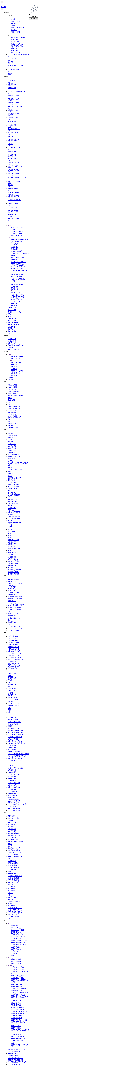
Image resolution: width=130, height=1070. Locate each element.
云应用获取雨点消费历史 (15, 1058)
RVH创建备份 (12, 586)
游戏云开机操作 (13, 499)
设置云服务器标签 (13, 882)
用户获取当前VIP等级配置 (19, 239)
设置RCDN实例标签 (14, 802)
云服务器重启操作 (13, 867)
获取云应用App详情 (17, 930)
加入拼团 (14, 25)
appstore (10, 965)
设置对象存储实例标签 (15, 752)
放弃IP (10, 402)
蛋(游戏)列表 (12, 520)
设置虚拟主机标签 (13, 630)
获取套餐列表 (12, 557)
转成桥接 (10, 506)
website (10, 1024)
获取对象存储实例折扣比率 (16, 734)
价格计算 (10, 425)
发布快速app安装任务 (14, 478)
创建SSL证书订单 (13, 655)
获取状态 (10, 693)
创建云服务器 (12, 820)
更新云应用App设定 (17, 934)
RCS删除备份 (12, 827)
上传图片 (10, 701)
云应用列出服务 (16, 947)
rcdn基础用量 (12, 806)
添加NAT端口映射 (13, 484)
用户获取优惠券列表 (17, 285)
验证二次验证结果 (13, 322)
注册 (9, 333)
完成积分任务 (15, 301)
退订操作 (10, 379)
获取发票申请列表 (17, 362)
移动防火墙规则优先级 (15, 856)
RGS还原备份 (12, 452)
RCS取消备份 (12, 829)
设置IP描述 (11, 400)
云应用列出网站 (16, 1034)
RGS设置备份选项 (13, 454)
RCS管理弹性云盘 (13, 839)
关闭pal (10, 533)
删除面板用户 (15, 52)
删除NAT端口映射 (13, 486)
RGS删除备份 (12, 448)
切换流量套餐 (12, 423)
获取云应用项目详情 (17, 1009)
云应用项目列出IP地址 (18, 1022)
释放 (9, 404)
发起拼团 (14, 19)
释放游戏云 (11, 480)
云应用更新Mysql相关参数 (19, 940)
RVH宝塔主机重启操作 (15, 598)
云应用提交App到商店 (18, 995)
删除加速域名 (12, 776)
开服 (9, 550)
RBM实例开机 (12, 415)
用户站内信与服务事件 (15, 325)
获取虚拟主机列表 (13, 579)
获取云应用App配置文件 (19, 936)
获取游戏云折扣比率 (14, 518)
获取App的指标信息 (17, 938)
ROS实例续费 (12, 745)
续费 (9, 491)
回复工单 (10, 682)
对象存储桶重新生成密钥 (15, 730)
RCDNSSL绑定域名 (14, 800)
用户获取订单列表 (17, 356)
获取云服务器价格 (13, 914)
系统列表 (10, 555)
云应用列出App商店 (17, 967)
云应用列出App (16, 925)
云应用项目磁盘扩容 (17, 1013)
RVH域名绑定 (12, 601)
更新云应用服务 (16, 963)
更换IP (10, 398)
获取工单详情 (12, 678)
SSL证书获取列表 (13, 636)
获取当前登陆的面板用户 (19, 42)
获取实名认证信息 (17, 227)
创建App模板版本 (16, 984)
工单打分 (10, 686)
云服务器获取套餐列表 (15, 912)
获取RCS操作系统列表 (15, 910)
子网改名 (10, 514)
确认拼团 (14, 23)
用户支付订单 (15, 359)
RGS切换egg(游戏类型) (15, 516)
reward (10, 291)
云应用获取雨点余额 (14, 1051)
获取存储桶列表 (13, 717)
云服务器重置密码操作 (15, 876)
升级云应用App (16, 955)
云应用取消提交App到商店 (19, 997)
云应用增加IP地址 (16, 1015)
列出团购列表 (15, 21)
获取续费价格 (12, 869)
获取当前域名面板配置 (18, 37)
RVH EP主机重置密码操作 (16, 605)
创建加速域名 (12, 772)
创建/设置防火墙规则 (14, 852)
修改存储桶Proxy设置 (14, 728)
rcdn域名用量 (12, 781)
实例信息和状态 (13, 552)
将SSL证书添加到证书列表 (16, 659)
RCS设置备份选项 (13, 833)
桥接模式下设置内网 (14, 456)
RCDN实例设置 (13, 798)
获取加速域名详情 (13, 774)
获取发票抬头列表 (17, 371)
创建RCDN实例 (13, 785)
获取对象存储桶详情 (14, 722)
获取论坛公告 (12, 343)
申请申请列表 (15, 303)
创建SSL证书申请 (13, 647)
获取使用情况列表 (13, 427)
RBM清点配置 (12, 393)
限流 (9, 421)
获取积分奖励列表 (17, 299)
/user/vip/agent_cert (16, 241)
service (10, 957)
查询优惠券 (14, 287)
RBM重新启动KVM (14, 408)
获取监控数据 (12, 410)
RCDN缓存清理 (13, 789)
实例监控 (10, 726)
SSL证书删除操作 (13, 645)
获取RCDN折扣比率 (14, 810)
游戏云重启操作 (13, 488)
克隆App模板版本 (16, 990)
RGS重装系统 (12, 459)
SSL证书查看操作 (13, 640)
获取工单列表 (12, 673)
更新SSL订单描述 (13, 668)
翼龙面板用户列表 (13, 540)
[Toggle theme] (2, 9)
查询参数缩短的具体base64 (16, 345)
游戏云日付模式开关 (14, 467)
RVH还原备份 (12, 590)
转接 (9, 708)
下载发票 (14, 369)
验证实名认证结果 (17, 236)
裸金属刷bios (12, 389)
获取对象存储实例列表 (15, 737)
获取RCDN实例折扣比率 (15, 768)
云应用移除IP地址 (16, 1018)
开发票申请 (14, 364)
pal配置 (10, 525)
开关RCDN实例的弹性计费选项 (17, 804)
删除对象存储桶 (13, 724)
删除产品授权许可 (13, 705)
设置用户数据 (12, 310)
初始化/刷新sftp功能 (14, 548)
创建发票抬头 (15, 373)
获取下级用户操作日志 (18, 277)
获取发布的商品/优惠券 (18, 257)
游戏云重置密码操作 (14, 495)
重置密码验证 (12, 331)
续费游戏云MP (12, 437)
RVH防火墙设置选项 (14, 607)
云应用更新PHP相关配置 (19, 1038)
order (9, 354)
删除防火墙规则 (13, 854)
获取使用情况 (12, 508)
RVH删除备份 (12, 588)
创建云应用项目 (16, 1003)
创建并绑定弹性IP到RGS (15, 469)
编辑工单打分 (12, 688)
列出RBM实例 (12, 385)
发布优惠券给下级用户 (18, 251)
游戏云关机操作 (13, 501)
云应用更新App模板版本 (19, 988)
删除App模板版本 (16, 986)
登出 (9, 316)
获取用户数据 (12, 307)
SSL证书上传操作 (13, 638)
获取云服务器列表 (13, 818)
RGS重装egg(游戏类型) (15, 570)
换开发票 (14, 367)
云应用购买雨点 (13, 1055)
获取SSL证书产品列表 (15, 666)
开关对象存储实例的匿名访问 (17, 756)
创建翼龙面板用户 (13, 563)
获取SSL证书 (12, 662)
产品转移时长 (12, 377)
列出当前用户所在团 (17, 28)
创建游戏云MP (12, 435)
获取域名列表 (12, 770)
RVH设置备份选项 (13, 592)
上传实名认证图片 (17, 233)
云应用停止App (16, 953)
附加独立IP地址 (13, 594)
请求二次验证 (12, 320)
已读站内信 (11, 327)
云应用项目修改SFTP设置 (19, 1020)
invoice (10, 360)
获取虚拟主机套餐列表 (15, 626)
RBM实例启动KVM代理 (15, 406)
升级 (9, 497)
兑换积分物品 (15, 293)
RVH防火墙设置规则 (14, 609)
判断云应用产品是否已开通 (16, 1049)
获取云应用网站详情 (17, 1036)
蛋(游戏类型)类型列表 (14, 523)
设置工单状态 (12, 695)
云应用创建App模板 (17, 969)
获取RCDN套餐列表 (14, 808)
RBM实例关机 (12, 413)
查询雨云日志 (12, 318)
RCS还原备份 (12, 831)
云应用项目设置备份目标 (19, 1011)
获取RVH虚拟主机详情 (15, 584)
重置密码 (10, 329)
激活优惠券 (14, 289)
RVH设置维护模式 (13, 613)
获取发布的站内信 (17, 268)
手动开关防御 (12, 778)
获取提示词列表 (13, 697)
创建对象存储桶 (13, 720)
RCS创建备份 (12, 824)
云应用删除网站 (16, 1028)
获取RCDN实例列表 (14, 783)
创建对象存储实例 (13, 739)
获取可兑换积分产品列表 (19, 295)
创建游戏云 (11, 442)
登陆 (9, 314)
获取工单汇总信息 (13, 699)
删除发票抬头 (15, 375)
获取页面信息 (12, 339)
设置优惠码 (14, 260)
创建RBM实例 (12, 387)
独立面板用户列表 (17, 44)
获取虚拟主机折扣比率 (15, 618)
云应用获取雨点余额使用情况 (17, 1062)
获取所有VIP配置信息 (18, 266)
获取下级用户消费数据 (18, 279)
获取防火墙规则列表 (14, 850)
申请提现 (14, 305)
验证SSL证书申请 (13, 649)
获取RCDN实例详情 (14, 787)
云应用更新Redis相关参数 (19, 945)
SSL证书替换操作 (13, 642)
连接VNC (11, 510)
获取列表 (10, 433)
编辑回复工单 (12, 684)
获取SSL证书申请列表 (15, 651)
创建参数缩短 (12, 347)
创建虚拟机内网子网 (14, 512)
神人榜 (13, 281)
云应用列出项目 (16, 1001)
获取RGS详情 (12, 444)
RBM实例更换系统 (13, 391)
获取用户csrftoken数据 (14, 312)
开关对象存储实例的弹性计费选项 (18, 754)
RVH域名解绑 (12, 603)
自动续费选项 (12, 493)
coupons (10, 283)
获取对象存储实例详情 (15, 741)
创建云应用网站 (16, 1026)
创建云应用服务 (16, 959)
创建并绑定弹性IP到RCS (15, 841)
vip (9, 237)
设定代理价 (14, 245)
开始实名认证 (15, 229)
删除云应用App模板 (17, 976)
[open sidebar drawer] (2, 2)
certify (9, 225)
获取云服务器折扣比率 (15, 760)
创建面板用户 (15, 48)
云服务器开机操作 (13, 878)
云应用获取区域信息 (14, 1064)
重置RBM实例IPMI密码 (15, 417)
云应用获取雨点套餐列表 (15, 1060)
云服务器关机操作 (13, 880)
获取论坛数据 (12, 341)
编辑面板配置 (15, 39)
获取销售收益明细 (17, 274)
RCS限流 (10, 893)
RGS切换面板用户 (13, 572)
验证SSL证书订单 (13, 664)
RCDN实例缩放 (13, 795)
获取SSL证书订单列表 (15, 653)
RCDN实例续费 (13, 791)
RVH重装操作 (12, 616)
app (9, 923)
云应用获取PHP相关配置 (19, 942)
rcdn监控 (10, 766)
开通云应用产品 (13, 1053)
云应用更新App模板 (17, 978)
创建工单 (10, 676)
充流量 (10, 419)
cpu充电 (10, 461)
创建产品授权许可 (13, 703)
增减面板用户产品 (17, 46)
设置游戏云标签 (13, 503)
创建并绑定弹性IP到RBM (16, 395)
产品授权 (10, 680)
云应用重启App (16, 949)
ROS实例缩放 (12, 749)
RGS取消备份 (12, 450)
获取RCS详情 (12, 822)
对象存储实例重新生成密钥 (16, 743)
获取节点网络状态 (13, 349)
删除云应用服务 (16, 961)
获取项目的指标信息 (17, 1007)
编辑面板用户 (15, 50)
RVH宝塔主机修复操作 (15, 596)
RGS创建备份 (12, 446)
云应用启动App (16, 951)
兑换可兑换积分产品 (17, 297)
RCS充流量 (11, 886)
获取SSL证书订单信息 (15, 657)
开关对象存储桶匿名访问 (15, 732)
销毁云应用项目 (16, 1005)
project (10, 999)
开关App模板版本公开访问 (19, 993)
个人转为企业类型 (17, 231)
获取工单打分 (12, 691)
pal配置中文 (11, 531)
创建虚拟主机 (12, 581)
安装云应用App (16, 928)
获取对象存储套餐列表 (15, 758)
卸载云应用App (16, 932)
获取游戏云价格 (13, 559)
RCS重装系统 (12, 837)
